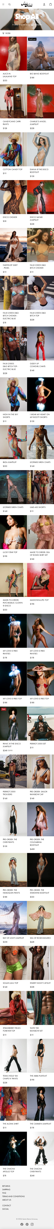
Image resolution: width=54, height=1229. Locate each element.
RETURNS (6, 1186)
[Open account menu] (44, 4)
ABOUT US (6, 1200)
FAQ (4, 1193)
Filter (7, 33)
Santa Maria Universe (29, 1219)
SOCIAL (5, 1209)
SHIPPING (6, 1189)
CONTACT (6, 1205)
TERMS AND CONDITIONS (13, 1196)
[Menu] (3, 4)
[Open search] (9, 4)
